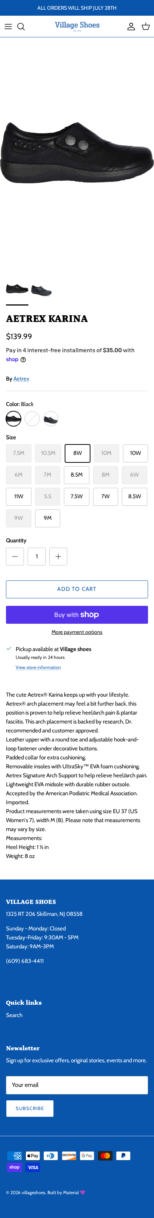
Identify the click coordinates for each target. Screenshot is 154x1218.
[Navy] (50, 418)
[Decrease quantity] (15, 556)
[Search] (24, 26)
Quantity (16, 540)
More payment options (77, 632)
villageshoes (33, 1192)
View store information (38, 667)
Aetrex (21, 378)
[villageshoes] (77, 26)
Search (14, 1015)
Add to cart (76, 589)
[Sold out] (32, 418)
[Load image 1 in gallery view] (77, 152)
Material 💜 (74, 1192)
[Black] (13, 418)
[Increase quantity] (58, 556)
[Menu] (8, 26)
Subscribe (30, 1108)
